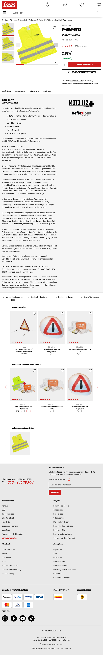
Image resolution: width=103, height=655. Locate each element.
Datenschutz (58, 558)
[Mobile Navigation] (4, 13)
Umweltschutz (59, 574)
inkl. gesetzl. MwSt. (76, 81)
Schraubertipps (59, 518)
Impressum (57, 549)
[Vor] (56, 45)
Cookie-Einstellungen (61, 578)
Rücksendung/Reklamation (12, 534)
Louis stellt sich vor (9, 549)
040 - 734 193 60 (20, 482)
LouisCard (6, 530)
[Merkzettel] (81, 5)
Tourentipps (58, 510)
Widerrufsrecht (59, 562)
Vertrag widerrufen (9, 538)
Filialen (4, 553)
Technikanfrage (8, 514)
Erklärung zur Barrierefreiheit (64, 570)
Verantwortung (8, 574)
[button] (98, 13)
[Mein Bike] (64, 5)
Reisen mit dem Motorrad (63, 526)
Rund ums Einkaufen (10, 566)
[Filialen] (47, 5)
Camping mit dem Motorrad (64, 538)
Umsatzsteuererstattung (11, 570)
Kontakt (5, 506)
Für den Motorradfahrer (62, 534)
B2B (3, 510)
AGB (55, 553)
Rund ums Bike (59, 530)
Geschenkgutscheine (10, 526)
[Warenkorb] (98, 5)
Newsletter (6, 522)
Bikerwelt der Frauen (61, 506)
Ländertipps (58, 514)
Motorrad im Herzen (61, 522)
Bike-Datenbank (8, 518)
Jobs (4, 562)
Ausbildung (6, 558)
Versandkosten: (67, 83)
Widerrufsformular (60, 566)
